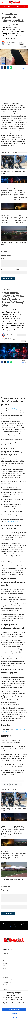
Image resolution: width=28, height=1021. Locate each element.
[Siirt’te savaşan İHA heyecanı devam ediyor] (14, 162)
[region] (14, 1005)
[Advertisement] (14, 86)
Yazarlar (5, 984)
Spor (4, 968)
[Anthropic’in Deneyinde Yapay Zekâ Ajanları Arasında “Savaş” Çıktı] (7, 181)
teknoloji (9, 731)
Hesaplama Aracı (7, 989)
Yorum (3, 258)
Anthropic (15, 409)
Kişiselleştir (14, 1013)
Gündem (5, 953)
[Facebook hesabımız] (10, 926)
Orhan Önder (9, 335)
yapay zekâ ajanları (16, 784)
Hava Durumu (6, 975)
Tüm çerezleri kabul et (14, 1009)
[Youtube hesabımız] (18, 926)
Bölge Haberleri (7, 956)
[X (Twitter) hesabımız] (13, 926)
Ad (2, 269)
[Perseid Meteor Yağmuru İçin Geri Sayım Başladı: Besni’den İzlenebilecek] (7, 208)
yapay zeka (5, 784)
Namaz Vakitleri (7, 977)
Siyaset (5, 963)
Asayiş (4, 958)
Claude (17, 729)
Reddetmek (14, 1018)
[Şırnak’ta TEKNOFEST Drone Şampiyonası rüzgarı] (14, 233)
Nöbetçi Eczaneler (8, 979)
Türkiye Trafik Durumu (9, 987)
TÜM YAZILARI (21, 43)
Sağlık (4, 965)
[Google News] (24, 68)
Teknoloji (24, 46)
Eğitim (5, 961)
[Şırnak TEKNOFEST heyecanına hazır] (14, 869)
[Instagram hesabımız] (15, 926)
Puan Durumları (7, 982)
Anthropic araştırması (13, 521)
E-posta (17, 269)
